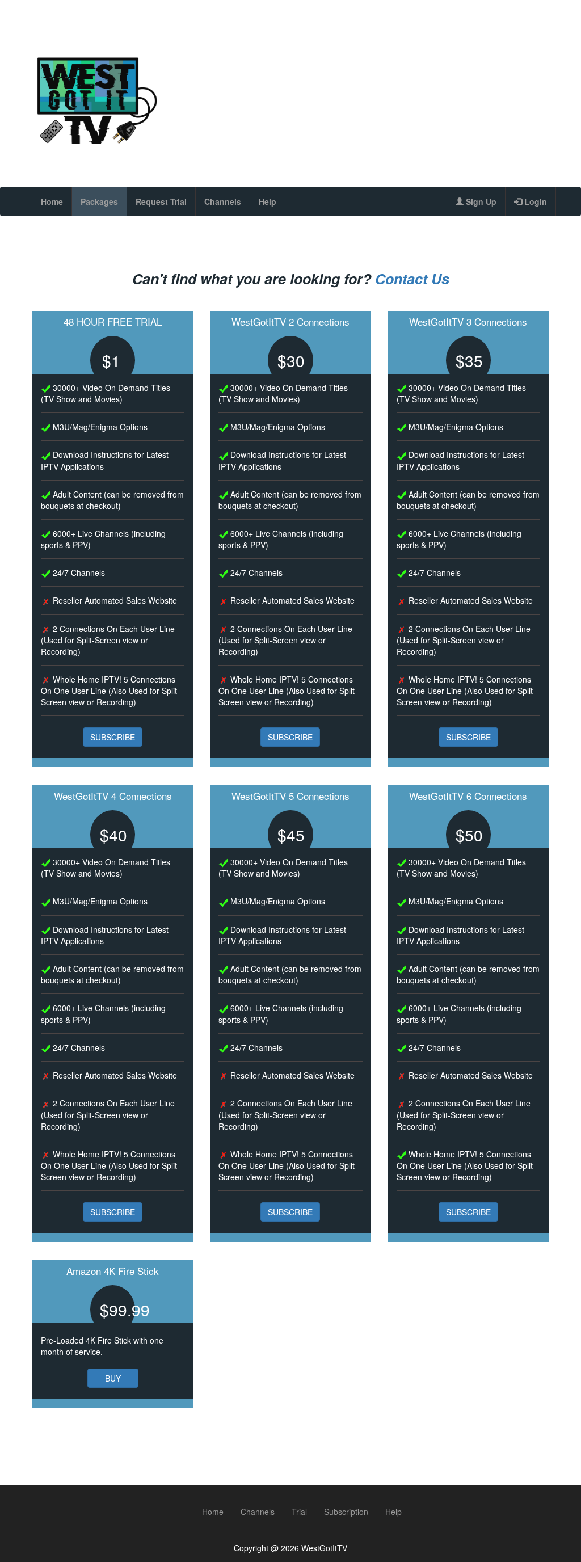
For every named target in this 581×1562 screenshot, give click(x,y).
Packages (99, 201)
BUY (113, 1378)
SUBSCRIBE (112, 737)
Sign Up (480, 201)
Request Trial (161, 201)
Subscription (346, 1511)
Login (534, 201)
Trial (299, 1511)
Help (267, 201)
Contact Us (412, 278)
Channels (222, 201)
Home (52, 201)
